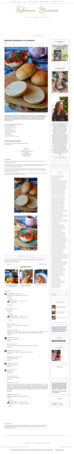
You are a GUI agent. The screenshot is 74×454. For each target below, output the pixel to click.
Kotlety (58, 193)
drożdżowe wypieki (40, 259)
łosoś (53, 284)
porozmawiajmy (55, 262)
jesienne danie (63, 247)
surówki (53, 272)
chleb (62, 225)
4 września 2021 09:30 (16, 394)
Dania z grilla (55, 186)
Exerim (8, 330)
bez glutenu (64, 220)
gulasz (64, 242)
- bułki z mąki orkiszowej (9, 125)
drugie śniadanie (55, 240)
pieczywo (7, 261)
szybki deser (59, 272)
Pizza (62, 203)
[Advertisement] (37, 26)
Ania (8, 382)
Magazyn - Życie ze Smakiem (57, 196)
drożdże (33, 259)
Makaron (54, 198)
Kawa (58, 191)
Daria (8, 323)
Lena (8, 308)
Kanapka (53, 191)
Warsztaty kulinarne (44, 1)
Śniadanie (17, 261)
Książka (62, 193)
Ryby (58, 208)
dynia (65, 240)
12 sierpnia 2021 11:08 (16, 337)
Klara (8, 344)
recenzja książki (55, 269)
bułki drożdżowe (13, 259)
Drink (64, 186)
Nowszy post (8, 264)
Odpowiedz (9, 296)
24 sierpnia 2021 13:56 (13, 382)
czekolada (59, 230)
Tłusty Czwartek (59, 213)
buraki (53, 223)
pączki (53, 267)
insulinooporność (60, 245)
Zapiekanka (54, 220)
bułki (7, 259)
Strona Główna (13, 1)
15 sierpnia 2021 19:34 (18, 356)
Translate (61, 404)
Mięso (58, 198)
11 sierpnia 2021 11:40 (23, 301)
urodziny (62, 274)
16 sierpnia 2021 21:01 (13, 369)
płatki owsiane (59, 267)
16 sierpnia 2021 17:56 (14, 363)
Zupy (59, 220)
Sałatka (62, 208)
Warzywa (59, 215)
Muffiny (62, 198)
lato (61, 252)
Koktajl (62, 191)
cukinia (53, 230)
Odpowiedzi (10, 299)
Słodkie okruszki (10, 356)
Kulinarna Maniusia (14, 301)
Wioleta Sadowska (11, 293)
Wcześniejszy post (43, 264)
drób (61, 240)
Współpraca (35, 1)
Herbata (53, 188)
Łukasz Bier (9, 337)
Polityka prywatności (54, 1)
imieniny (53, 245)
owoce (53, 257)
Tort (53, 213)
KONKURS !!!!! (64, 188)
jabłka (53, 247)
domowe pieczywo (27, 259)
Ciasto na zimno (64, 181)
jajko (58, 247)
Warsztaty (54, 215)
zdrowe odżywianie (56, 279)
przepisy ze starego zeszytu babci (58, 264)
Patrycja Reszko (10, 350)
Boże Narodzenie (60, 176)
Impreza (58, 188)
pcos (57, 257)
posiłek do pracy (63, 262)
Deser (60, 186)
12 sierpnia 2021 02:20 (14, 330)
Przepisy (19, 1)
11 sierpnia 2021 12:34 (14, 323)
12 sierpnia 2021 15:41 (18, 350)
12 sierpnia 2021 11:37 (14, 344)
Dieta (24, 1)
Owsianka (54, 203)
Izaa (8, 369)
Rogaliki (53, 208)
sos (63, 269)
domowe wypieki (61, 235)
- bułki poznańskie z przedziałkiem (11, 136)
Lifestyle (29, 1)
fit (56, 242)
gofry (60, 242)
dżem (53, 242)
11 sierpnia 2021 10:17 (13, 308)
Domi (8, 376)
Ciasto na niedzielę (56, 181)
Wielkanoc (65, 215)
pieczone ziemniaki (63, 257)
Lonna (8, 363)
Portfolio (62, 1)
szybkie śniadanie (55, 274)
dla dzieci (20, 259)
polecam (12, 261)
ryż (61, 269)
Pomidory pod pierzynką (62, 317)
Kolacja (53, 193)
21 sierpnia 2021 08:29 (13, 376)
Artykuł (53, 176)
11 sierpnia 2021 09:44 (19, 293)
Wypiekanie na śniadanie (56, 218)
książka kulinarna (55, 252)
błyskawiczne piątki (56, 225)
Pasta (59, 203)
